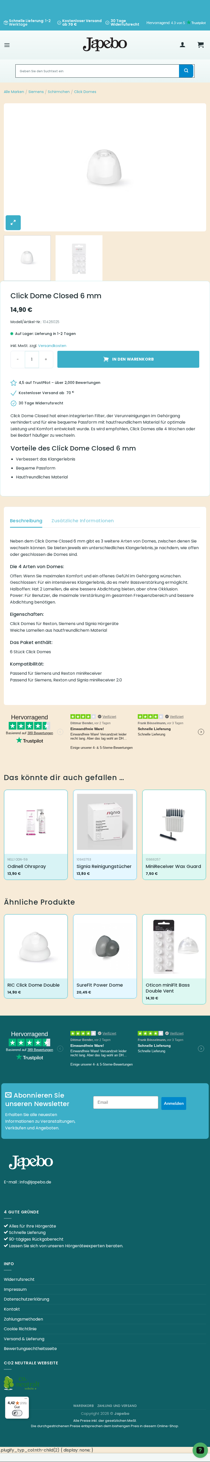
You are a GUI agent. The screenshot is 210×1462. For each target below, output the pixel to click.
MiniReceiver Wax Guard (173, 866)
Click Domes (85, 91)
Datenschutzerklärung (26, 1299)
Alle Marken (14, 91)
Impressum (15, 1289)
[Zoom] (13, 222)
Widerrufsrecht (19, 1279)
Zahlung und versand (117, 1406)
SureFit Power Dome (100, 985)
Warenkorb (83, 1406)
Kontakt (12, 1309)
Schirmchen (59, 91)
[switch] (17, 1413)
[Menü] (7, 45)
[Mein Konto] (182, 45)
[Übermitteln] (186, 71)
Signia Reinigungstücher (104, 866)
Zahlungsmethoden (23, 1319)
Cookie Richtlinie (20, 1329)
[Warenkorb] (200, 45)
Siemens (36, 91)
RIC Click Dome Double (33, 985)
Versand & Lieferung (24, 1339)
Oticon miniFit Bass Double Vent (168, 988)
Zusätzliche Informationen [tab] (82, 520)
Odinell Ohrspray (26, 866)
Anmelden (174, 1103)
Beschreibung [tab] (26, 520)
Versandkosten (52, 345)
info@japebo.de (35, 1182)
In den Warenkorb (133, 359)
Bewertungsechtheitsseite (30, 1349)
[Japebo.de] (105, 45)
